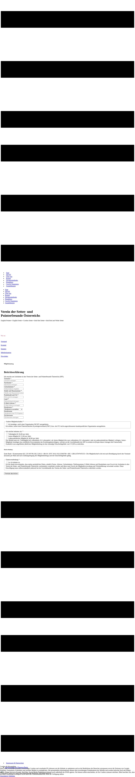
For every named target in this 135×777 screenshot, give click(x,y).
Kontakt (3, 345)
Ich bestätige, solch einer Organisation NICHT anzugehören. (28, 424)
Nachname (8, 383)
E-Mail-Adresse (10, 403)
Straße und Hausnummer (13, 391)
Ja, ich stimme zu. (14, 462)
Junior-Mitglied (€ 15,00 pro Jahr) (19, 436)
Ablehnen (11, 776)
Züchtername (8, 415)
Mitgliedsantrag (6, 352)
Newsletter (4, 356)
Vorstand (4, 341)
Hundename (8, 411)
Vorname (7, 378)
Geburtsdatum (9, 387)
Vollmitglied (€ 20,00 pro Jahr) (18, 434)
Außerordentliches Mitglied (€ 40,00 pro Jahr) (23, 438)
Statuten (3, 349)
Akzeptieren (4, 776)
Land (6, 399)
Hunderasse (8, 407)
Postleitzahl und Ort (11, 395)
